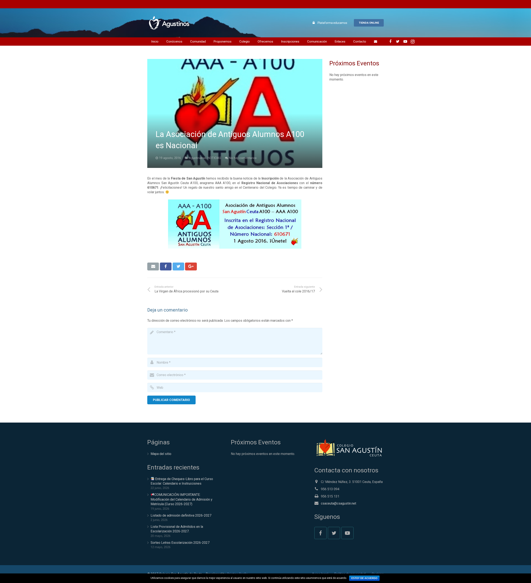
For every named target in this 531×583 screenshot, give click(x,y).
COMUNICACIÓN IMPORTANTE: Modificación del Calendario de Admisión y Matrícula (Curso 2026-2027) (181, 499)
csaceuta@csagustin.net (338, 503)
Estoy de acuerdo (364, 578)
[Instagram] (413, 41)
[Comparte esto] (166, 266)
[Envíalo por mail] (153, 266)
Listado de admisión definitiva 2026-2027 (181, 515)
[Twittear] (178, 266)
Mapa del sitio (161, 454)
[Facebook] (390, 41)
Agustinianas (197, 158)
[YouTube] (405, 41)
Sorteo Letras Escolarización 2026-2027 (180, 543)
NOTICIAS (214, 158)
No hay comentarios (243, 158)
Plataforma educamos (332, 22)
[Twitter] (398, 41)
